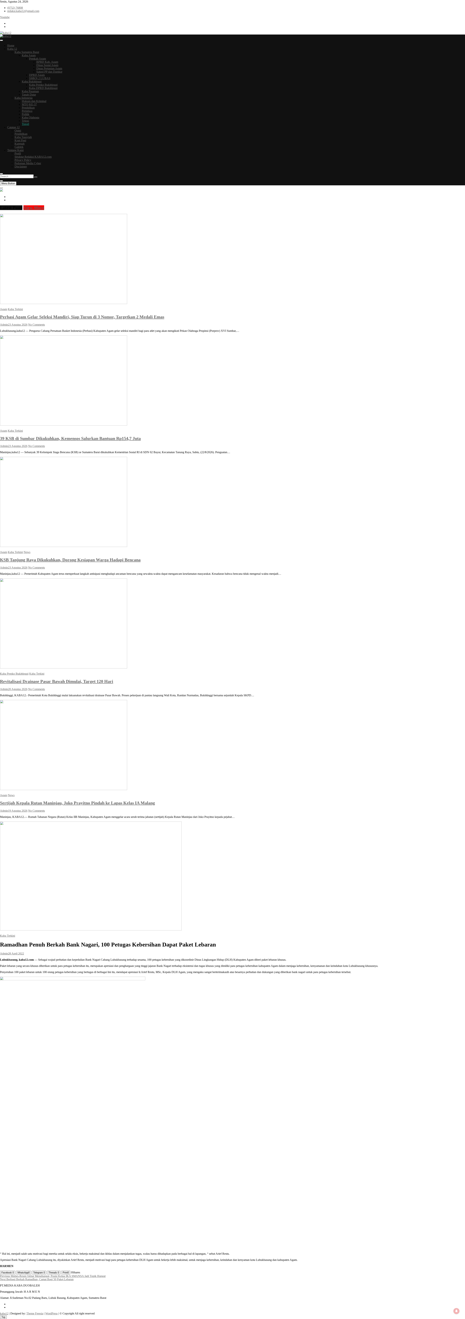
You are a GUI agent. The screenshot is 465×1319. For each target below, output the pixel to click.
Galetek (19, 146)
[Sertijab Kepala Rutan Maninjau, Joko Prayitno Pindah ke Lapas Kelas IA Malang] (63, 789)
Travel (25, 124)
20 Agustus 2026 (17, 689)
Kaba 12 (12, 48)
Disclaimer (21, 166)
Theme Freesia (34, 1313)
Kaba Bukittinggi (32, 81)
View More (33, 207)
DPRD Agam (37, 74)
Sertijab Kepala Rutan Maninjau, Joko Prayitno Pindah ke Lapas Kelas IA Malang (77, 803)
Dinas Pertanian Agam (49, 68)
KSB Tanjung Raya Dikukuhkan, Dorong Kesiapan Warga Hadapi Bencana (70, 559)
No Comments (36, 324)
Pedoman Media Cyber (28, 163)
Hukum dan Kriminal (34, 101)
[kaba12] (1, 190)
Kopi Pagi (20, 140)
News (27, 552)
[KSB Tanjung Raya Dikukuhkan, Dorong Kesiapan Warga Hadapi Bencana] (63, 545)
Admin (4, 324)
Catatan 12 (13, 127)
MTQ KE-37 (29, 104)
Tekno (25, 120)
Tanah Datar (29, 94)
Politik (25, 114)
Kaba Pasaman (30, 91)
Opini (18, 130)
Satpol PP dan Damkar (49, 71)
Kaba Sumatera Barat (27, 52)
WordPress (51, 1313)
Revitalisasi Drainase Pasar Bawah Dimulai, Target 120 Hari (56, 681)
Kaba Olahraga (30, 117)
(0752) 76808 (15, 7)
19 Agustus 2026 (17, 810)
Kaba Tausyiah (23, 137)
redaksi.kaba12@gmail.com (23, 11)
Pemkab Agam (37, 58)
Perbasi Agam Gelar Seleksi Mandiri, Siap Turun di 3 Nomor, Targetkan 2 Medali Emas (82, 317)
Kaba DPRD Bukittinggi (43, 88)
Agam (3, 309)
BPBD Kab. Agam (47, 61)
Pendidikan (28, 107)
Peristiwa (27, 110)
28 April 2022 (16, 953)
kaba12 (4, 1313)
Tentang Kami (15, 150)
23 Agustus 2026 (17, 324)
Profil (18, 153)
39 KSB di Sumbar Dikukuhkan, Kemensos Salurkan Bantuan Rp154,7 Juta (70, 438)
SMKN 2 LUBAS (39, 78)
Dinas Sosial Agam (47, 65)
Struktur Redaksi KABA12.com (33, 156)
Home (10, 45)
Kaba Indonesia (24, 97)
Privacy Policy (23, 160)
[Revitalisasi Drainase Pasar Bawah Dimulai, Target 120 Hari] (63, 667)
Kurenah (20, 143)
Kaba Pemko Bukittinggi (43, 84)
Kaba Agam (29, 55)
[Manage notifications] (456, 1311)
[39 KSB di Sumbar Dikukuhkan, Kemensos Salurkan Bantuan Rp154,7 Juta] (63, 424)
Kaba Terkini (15, 309)
